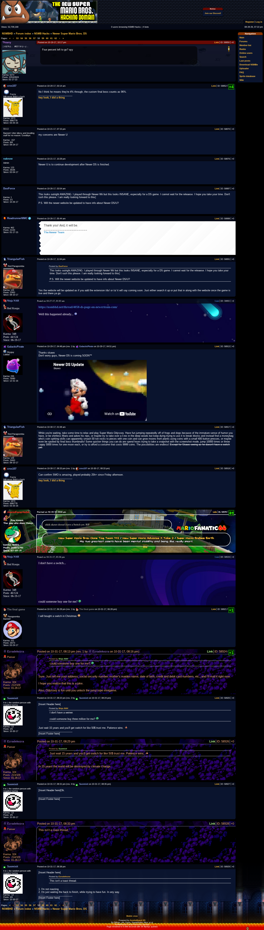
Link (216, 42)
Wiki (241, 80)
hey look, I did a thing (51, 97)
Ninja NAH (63, 659)
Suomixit (63, 749)
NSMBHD (7, 33)
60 (47, 38)
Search (242, 57)
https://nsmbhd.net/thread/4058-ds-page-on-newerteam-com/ (77, 307)
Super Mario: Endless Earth (195, 538)
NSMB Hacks (41, 33)
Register (249, 22)
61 (51, 38)
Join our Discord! (213, 13)
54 (21, 38)
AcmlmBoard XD (137, 920)
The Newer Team (54, 232)
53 (17, 38)
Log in (259, 22)
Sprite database (247, 76)
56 (30, 38)
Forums (243, 41)
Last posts (244, 61)
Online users (245, 53)
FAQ (241, 72)
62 (56, 38)
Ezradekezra (64, 876)
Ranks (242, 49)
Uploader (244, 68)
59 (43, 38)
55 (26, 38)
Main (241, 37)
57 (34, 38)
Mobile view (132, 916)
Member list (245, 45)
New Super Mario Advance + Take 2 (148, 538)
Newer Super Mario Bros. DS (70, 33)
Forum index (23, 33)
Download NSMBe (248, 64)
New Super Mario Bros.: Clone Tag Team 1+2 (88, 538)
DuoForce (63, 266)
